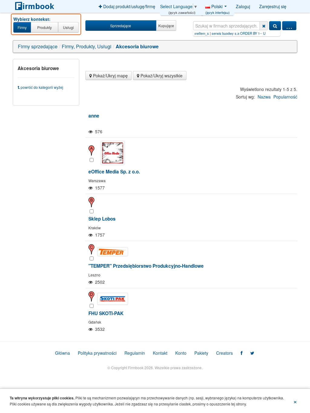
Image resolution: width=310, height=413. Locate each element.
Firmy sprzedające (38, 46)
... (289, 25)
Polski (217, 7)
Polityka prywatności (97, 353)
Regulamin (134, 353)
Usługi (68, 27)
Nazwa (264, 97)
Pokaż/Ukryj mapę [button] (110, 76)
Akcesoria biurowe (137, 46)
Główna (62, 353)
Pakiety (201, 353)
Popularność (285, 97)
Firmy (22, 27)
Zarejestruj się (272, 6)
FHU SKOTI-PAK (106, 313)
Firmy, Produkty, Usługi (86, 46)
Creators (224, 353)
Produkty (44, 27)
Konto (180, 353)
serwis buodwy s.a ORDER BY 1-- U (224, 33)
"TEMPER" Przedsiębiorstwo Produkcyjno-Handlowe (146, 266)
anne (93, 115)
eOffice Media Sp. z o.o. (114, 171)
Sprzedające (120, 25)
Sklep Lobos (102, 218)
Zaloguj (243, 6)
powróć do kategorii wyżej (41, 87)
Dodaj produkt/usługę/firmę (128, 6)
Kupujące (166, 25)
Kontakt (160, 353)
